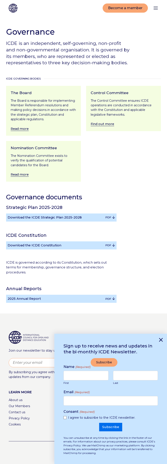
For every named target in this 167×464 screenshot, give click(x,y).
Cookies (15, 424)
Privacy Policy (19, 418)
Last (115, 382)
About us (15, 400)
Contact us (17, 412)
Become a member (125, 8)
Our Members (19, 406)
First (66, 382)
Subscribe (104, 362)
